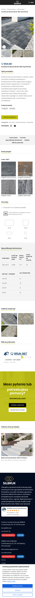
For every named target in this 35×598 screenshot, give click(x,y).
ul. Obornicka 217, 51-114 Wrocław (13, 525)
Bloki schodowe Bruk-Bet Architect (14, 458)
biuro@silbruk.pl (6, 528)
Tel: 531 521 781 (5, 531)
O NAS (3, 563)
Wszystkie (30, 122)
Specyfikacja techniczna (14, 140)
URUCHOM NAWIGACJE (8, 535)
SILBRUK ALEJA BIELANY (9, 541)
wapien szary (6, 195)
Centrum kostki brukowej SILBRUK (13, 522)
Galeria (26, 140)
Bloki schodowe (13, 460)
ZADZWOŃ (20, 535)
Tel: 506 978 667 (6, 553)
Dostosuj (17, 590)
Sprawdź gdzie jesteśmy (17, 410)
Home (3, 9)
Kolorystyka (13, 138)
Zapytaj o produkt (10, 117)
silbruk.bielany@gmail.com (9, 549)
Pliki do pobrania (17, 143)
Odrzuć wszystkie (17, 595)
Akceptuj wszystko (17, 586)
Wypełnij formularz (17, 405)
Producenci (12, 9)
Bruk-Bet (21, 9)
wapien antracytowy (8, 177)
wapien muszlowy (24, 177)
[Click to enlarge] (4, 46)
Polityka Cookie (11, 581)
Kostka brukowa (21, 122)
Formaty (23, 138)
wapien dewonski (24, 195)
